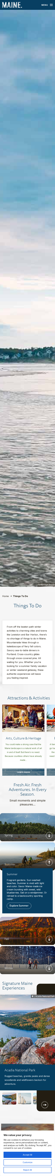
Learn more (23, 772)
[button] (9, 1099)
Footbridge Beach (46, 584)
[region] (27, 1153)
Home (5, 596)
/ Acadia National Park (44, 996)
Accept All (27, 1155)
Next (49, 835)
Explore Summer (19, 905)
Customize (27, 1162)
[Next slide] (44, 1104)
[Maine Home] (12, 5)
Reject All (27, 1170)
